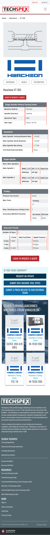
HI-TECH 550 (35, 344)
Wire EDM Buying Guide (9, 494)
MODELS (24, 82)
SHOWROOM (10, 82)
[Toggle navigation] (45, 9)
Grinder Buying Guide (9, 477)
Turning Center (16, 339)
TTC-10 (14, 381)
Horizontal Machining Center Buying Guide (16, 482)
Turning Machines (7, 442)
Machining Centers (8, 455)
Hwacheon (13, 18)
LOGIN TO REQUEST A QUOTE (15, 97)
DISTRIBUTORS (39, 82)
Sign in (44, 2)
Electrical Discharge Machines (12, 447)
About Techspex (7, 507)
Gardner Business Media (10, 429)
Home (4, 18)
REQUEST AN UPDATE (25, 276)
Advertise (4, 511)
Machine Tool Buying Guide (11, 486)
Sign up (35, 2)
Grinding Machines (8, 451)
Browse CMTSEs (7, 465)
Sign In (3, 502)
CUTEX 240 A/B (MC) (15, 345)
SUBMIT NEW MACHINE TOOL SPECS (25, 283)
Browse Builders (7, 461)
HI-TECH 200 (35, 381)
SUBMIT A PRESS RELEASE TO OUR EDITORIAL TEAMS (25, 291)
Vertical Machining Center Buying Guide (15, 490)
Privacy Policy (6, 515)
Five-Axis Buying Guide (9, 473)
